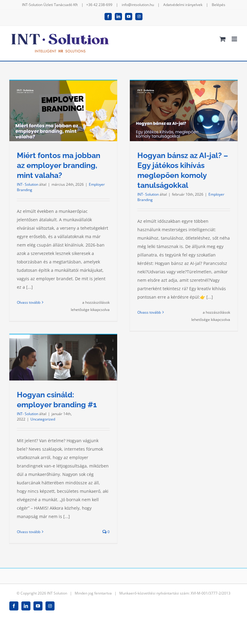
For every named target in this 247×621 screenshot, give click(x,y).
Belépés (218, 4)
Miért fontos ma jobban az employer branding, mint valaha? (58, 165)
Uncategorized (42, 419)
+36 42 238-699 (99, 4)
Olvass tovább (28, 302)
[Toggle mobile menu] (235, 39)
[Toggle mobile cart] (223, 39)
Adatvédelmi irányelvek (182, 4)
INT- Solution (27, 184)
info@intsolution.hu (138, 4)
